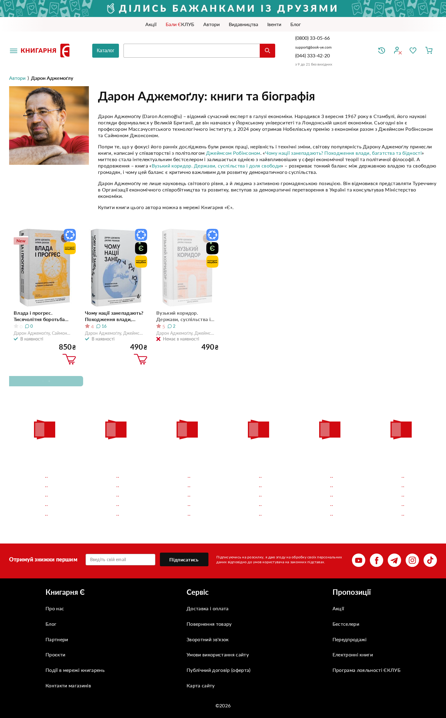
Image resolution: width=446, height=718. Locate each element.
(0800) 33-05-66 (313, 38)
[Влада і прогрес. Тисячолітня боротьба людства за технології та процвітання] (45, 268)
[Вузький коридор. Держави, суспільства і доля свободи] (187, 268)
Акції (338, 608)
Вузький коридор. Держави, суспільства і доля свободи (216, 165)
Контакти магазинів (68, 685)
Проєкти (55, 654)
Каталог (105, 50)
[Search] (267, 51)
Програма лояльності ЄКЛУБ (366, 670)
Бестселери (346, 624)
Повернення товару (209, 624)
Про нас (55, 608)
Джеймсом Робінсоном (233, 153)
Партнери (57, 639)
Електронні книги (353, 654)
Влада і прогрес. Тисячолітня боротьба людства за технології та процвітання (43, 316)
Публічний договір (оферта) (218, 670)
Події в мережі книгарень (75, 670)
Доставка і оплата (207, 608)
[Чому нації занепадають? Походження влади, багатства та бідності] (116, 268)
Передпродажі (350, 639)
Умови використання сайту (218, 654)
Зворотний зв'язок (207, 639)
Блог (51, 624)
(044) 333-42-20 (312, 55)
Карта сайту (201, 685)
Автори (17, 78)
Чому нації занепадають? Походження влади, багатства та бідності (343, 153)
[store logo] (46, 50)
